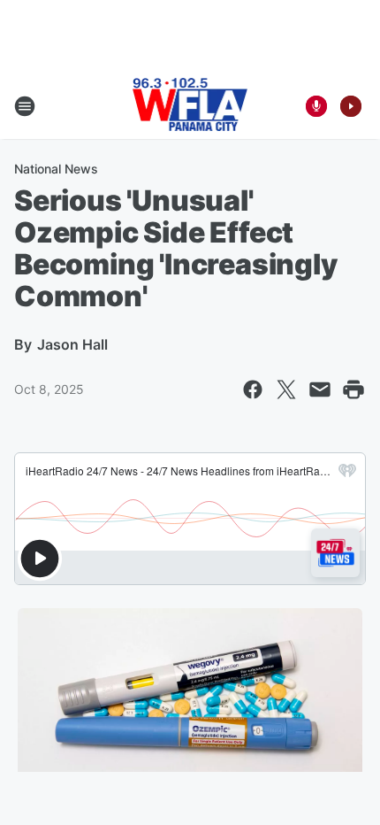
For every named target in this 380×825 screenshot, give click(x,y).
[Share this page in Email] (320, 389)
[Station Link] (190, 106)
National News (56, 168)
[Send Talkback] (316, 106)
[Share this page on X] (286, 389)
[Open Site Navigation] (24, 106)
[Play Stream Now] (350, 106)
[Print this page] (353, 389)
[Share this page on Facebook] (252, 389)
